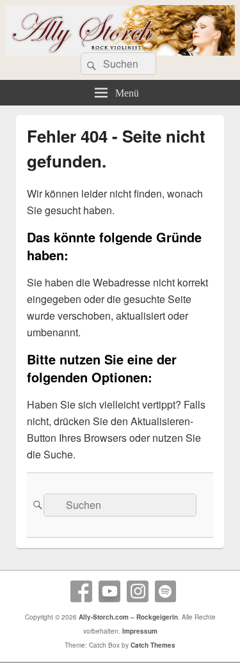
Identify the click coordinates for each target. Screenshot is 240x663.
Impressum (139, 631)
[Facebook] (81, 591)
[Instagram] (137, 591)
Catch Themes (153, 645)
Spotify (166, 591)
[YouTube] (109, 591)
